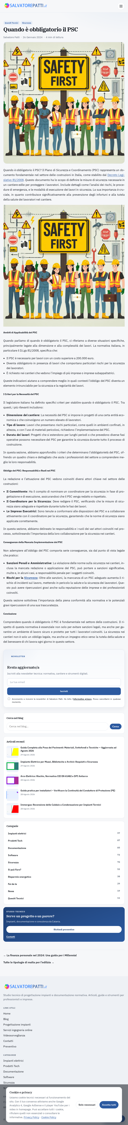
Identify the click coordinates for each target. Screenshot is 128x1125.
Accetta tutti (109, 1104)
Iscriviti (64, 691)
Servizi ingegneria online (17, 1030)
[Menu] (121, 6)
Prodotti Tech (11, 1066)
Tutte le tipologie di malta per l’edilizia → (28, 962)
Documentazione (13, 1071)
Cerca (115, 726)
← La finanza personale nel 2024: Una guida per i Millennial (40, 955)
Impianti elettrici (13, 1060)
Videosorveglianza (14, 1035)
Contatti (10, 936)
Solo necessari (86, 1104)
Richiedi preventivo (64, 929)
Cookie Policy (48, 1117)
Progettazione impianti (17, 1024)
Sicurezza (26, 23)
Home (6, 1013)
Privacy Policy (31, 1117)
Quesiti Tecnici (11, 23)
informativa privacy (82, 699)
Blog (5, 1019)
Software (8, 1077)
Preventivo (9, 1046)
